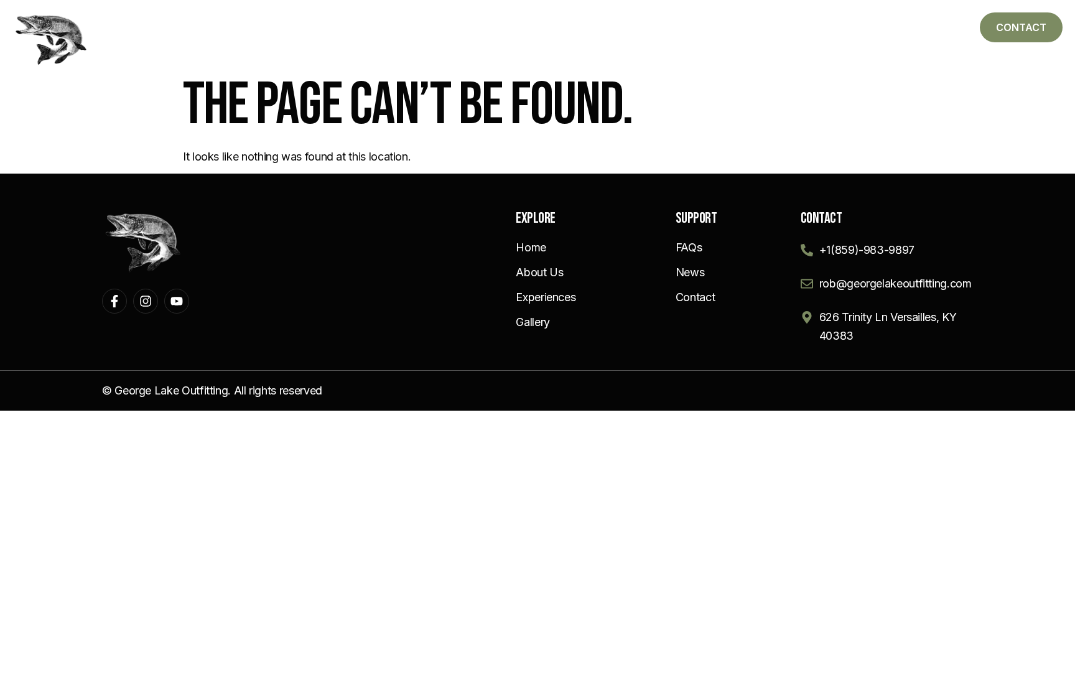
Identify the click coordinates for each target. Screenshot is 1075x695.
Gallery (791, 25)
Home (538, 25)
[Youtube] (176, 301)
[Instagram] (145, 301)
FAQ (856, 25)
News (914, 25)
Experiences (702, 25)
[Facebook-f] (114, 301)
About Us (611, 25)
